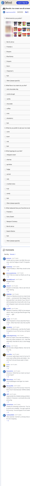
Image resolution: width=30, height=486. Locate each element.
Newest (12, 254)
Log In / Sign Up (22, 3)
